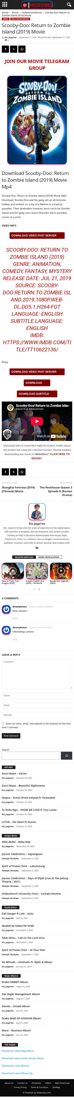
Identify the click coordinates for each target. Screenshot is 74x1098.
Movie (15, 12)
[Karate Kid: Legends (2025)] (61, 571)
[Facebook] (5, 49)
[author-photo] (37, 511)
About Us (9, 1083)
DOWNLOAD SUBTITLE (34, 393)
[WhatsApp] (22, 49)
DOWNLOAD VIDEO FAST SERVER (33, 235)
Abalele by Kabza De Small (18, 925)
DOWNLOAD (34, 382)
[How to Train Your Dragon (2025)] (13, 571)
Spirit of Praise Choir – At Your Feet (23, 950)
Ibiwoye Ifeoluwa (10, 858)
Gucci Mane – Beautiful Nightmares (23, 785)
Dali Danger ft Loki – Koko (18, 913)
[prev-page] (35, 589)
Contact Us (22, 1083)
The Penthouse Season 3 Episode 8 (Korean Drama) (56, 491)
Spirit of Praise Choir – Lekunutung (23, 866)
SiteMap (56, 1087)
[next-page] (39, 589)
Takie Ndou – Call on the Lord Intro (23, 938)
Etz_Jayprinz (10, 37)
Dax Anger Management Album (21, 994)
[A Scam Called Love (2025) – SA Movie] (37, 571)
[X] (13, 49)
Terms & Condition (39, 1087)
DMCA (48, 1083)
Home (5, 12)
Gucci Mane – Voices (14, 773)
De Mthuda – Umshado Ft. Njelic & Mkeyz (27, 962)
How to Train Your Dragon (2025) (10, 582)
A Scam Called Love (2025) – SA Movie (35, 582)
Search (5, 749)
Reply (15, 618)
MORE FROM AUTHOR (48, 557)
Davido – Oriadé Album (16, 1006)
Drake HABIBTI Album (15, 982)
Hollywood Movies (32, 12)
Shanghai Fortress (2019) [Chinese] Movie (18, 489)
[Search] (66, 756)
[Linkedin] (37, 548)
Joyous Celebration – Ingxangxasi (22, 854)
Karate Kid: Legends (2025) (59, 582)
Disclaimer (36, 1083)
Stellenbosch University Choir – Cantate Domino (31, 893)
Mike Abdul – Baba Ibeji (16, 842)
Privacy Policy (20, 1087)
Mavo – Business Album (16, 1030)
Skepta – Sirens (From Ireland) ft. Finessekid (28, 797)
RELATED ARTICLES (24, 557)
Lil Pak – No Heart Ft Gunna (19, 822)
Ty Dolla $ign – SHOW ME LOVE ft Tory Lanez (29, 809)
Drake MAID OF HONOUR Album (21, 1018)
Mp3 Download (62, 1083)
